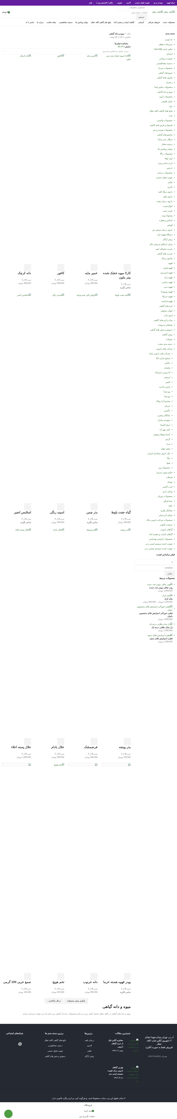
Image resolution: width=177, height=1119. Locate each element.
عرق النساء (165, 425)
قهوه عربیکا (167, 296)
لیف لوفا (169, 158)
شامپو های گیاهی (165, 134)
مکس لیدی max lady (163, 49)
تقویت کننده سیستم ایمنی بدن (159, 544)
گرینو (168, 439)
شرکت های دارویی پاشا (159, 353)
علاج (171, 506)
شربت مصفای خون (164, 249)
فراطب (169, 477)
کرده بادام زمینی (165, 163)
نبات (171, 115)
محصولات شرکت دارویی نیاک (159, 520)
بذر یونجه (125, 747)
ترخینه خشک (167, 144)
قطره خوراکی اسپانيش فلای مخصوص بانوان (156, 614)
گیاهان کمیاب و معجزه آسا (161, 534)
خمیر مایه (91, 273)
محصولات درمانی (165, 173)
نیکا (168, 458)
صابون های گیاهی (165, 77)
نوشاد (170, 482)
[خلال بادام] (49, 633)
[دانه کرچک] (16, 159)
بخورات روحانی (166, 58)
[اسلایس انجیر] (16, 398)
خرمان (167, 406)
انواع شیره (168, 206)
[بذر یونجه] (116, 633)
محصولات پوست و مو (163, 130)
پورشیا (167, 396)
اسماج (170, 54)
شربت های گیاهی (165, 253)
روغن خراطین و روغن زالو (161, 244)
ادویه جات (168, 315)
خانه (129, 33)
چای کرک (168, 599)
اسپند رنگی (57, 512)
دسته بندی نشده (165, 344)
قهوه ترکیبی (167, 282)
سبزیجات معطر (166, 44)
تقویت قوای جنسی (164, 177)
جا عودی (169, 39)
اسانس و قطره (166, 220)
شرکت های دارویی (164, 349)
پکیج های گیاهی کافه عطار (161, 111)
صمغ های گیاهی (165, 73)
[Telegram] (25, 1040)
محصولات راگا (166, 154)
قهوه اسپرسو (167, 272)
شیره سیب (168, 211)
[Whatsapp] (14, 1040)
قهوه (170, 263)
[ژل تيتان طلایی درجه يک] (161, 624)
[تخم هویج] (49, 868)
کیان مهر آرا (165, 429)
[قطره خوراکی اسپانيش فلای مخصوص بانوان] (154, 608)
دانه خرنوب (90, 982)
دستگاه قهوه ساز (165, 234)
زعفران (169, 82)
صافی (169, 574)
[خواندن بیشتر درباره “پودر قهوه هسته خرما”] (127, 976)
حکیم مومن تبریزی (164, 472)
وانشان (167, 368)
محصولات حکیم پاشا (163, 87)
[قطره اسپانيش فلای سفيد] (160, 635)
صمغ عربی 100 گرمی (17, 982)
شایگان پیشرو (164, 415)
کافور (60, 273)
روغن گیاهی (167, 334)
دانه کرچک (24, 273)
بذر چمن (92, 512)
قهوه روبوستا (167, 291)
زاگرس (167, 410)
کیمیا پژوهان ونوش (161, 434)
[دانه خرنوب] (82, 868)
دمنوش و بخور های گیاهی (161, 330)
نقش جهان (165, 448)
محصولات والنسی (165, 120)
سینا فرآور (168, 501)
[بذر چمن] (82, 398)
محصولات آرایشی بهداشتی (161, 539)
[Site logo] (169, 12)
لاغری (170, 187)
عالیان (167, 363)
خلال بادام (57, 747)
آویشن (170, 225)
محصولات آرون (166, 96)
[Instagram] (19, 1040)
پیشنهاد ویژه (167, 215)
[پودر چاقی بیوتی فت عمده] (160, 584)
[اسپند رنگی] (49, 398)
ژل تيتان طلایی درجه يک (162, 627)
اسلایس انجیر (22, 512)
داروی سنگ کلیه (165, 192)
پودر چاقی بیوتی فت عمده (161, 587)
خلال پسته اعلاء (21, 747)
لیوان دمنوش (167, 310)
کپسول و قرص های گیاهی (161, 125)
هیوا (168, 463)
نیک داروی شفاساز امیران (158, 453)
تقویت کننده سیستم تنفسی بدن (159, 548)
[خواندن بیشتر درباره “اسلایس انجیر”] (27, 506)
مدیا (168, 444)
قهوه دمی (168, 287)
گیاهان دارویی (166, 529)
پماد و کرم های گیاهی (163, 320)
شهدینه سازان (164, 420)
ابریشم (167, 377)
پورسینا (167, 391)
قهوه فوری (168, 268)
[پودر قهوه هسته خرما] (116, 868)
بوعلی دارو (168, 491)
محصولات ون (164, 467)
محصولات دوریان (165, 496)
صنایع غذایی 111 (163, 358)
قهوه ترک (168, 277)
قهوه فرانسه (167, 301)
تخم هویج (58, 982)
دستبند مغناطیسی (164, 63)
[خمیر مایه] (82, 159)
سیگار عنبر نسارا (165, 139)
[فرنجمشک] (82, 633)
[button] (94, 267)
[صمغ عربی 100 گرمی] (16, 868)
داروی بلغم (168, 196)
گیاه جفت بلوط (121, 512)
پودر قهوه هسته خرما (117, 982)
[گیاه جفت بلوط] (116, 398)
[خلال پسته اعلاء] (16, 633)
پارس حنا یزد (164, 387)
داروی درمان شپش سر (162, 230)
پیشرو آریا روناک (163, 401)
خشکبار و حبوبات (165, 325)
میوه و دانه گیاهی (165, 92)
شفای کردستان (166, 515)
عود (171, 106)
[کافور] (49, 159)
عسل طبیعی (167, 101)
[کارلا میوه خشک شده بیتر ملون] (116, 159)
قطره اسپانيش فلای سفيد (161, 638)
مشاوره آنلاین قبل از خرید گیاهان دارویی (115, 1043)
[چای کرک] (167, 595)
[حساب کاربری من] (13, 12)
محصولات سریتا (165, 68)
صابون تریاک (167, 258)
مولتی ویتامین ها (165, 149)
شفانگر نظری (166, 510)
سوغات (169, 339)
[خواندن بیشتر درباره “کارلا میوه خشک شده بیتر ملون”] (127, 267)
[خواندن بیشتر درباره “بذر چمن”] (94, 506)
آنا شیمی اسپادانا (162, 372)
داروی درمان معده (165, 201)
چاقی (170, 182)
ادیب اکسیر (168, 486)
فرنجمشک (91, 747)
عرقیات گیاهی (166, 525)
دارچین (170, 168)
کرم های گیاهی (166, 306)
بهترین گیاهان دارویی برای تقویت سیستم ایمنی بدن (115, 1070)
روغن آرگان (168, 239)
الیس (168, 382)
